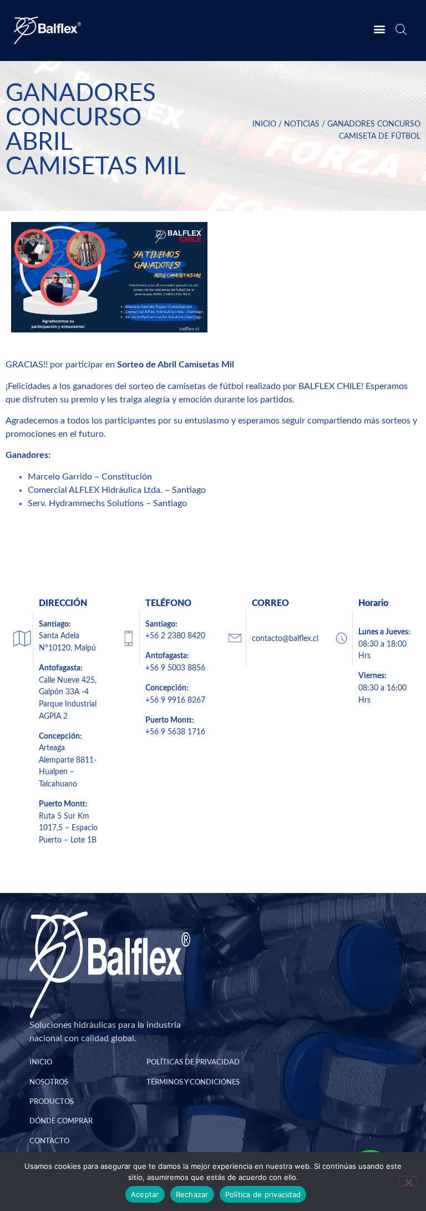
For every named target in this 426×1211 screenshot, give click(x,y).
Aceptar (145, 1194)
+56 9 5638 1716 (175, 732)
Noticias (302, 124)
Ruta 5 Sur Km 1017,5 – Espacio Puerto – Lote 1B (68, 828)
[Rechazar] (408, 1181)
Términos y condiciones (193, 1082)
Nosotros (48, 1082)
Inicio (264, 124)
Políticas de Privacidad (193, 1062)
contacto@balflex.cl (285, 638)
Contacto (49, 1141)
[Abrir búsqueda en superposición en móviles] (400, 32)
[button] (380, 29)
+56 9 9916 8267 (175, 700)
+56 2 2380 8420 (175, 636)
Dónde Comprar (61, 1121)
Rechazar (192, 1194)
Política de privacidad (263, 1194)
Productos (51, 1101)
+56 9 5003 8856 (175, 668)
